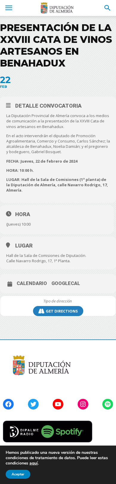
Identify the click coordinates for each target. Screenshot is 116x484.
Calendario (32, 283)
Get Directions (62, 311)
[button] (107, 8)
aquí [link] (33, 463)
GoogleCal (65, 283)
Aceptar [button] (18, 474)
